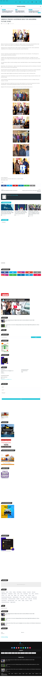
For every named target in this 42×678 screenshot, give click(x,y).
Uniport (31, 600)
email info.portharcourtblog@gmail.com (7, 370)
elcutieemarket (10, 593)
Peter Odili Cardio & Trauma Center (7, 597)
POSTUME (18, 598)
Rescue (26, 598)
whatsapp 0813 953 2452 (24, 369)
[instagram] (24, 2)
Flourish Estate (25, 593)
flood (21, 593)
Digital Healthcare (4, 593)
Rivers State (35, 598)
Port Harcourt (28, 597)
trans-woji (27, 600)
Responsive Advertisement (21, 584)
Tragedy (23, 600)
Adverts (30, 673)
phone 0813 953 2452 (24, 370)
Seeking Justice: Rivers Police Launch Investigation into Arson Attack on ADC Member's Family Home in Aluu (7, 12)
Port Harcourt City (34, 597)
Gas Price (3, 595)
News (4, 16)
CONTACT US (3, 369)
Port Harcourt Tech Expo (12, 598)
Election (15, 593)
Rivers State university (11, 600)
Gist (6, 595)
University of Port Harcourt (5, 602)
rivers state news (4, 600)
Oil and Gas (22, 595)
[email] (40, 2)
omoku (26, 595)
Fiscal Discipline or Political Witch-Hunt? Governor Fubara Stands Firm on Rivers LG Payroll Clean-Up (21, 212)
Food (29, 593)
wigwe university (12, 602)
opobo (33, 595)
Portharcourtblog (21, 6)
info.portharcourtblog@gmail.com (6, 379)
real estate (22, 598)
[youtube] (32, 2)
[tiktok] (37, 275)
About (12, 673)
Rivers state (30, 598)
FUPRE (33, 593)
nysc (18, 595)
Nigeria (15, 595)
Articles (20, 673)
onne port (29, 595)
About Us (22, 632)
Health (9, 595)
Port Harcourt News (4, 598)
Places (21, 597)
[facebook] (16, 2)
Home (2, 16)
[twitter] (20, 2)
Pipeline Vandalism (15, 597)
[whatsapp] (28, 2)
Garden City (36, 593)
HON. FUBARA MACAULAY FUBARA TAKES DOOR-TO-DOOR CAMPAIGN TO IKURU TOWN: (20, 12)
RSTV (16, 600)
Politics (24, 597)
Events (18, 593)
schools (19, 600)
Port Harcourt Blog (5, 23)
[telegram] (36, 2)
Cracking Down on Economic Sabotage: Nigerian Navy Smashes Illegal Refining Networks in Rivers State (34, 12)
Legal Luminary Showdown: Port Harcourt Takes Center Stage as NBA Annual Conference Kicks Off (7, 212)
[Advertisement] (21, 254)
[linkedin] (21, 275)
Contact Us (2, 633)
